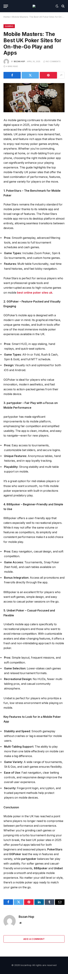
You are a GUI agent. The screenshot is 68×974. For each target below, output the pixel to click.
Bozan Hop (19, 61)
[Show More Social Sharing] (61, 75)
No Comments (53, 61)
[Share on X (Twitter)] (30, 75)
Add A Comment (34, 939)
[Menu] (5, 6)
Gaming (9, 26)
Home (6, 17)
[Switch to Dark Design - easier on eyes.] (57, 6)
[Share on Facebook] (12, 75)
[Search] (63, 6)
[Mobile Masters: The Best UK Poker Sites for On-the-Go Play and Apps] (34, 97)
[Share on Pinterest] (48, 75)
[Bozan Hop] (34, 6)
